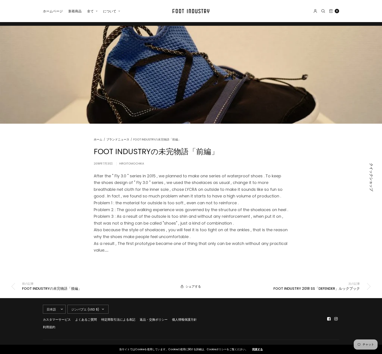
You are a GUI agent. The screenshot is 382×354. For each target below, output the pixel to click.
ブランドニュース (117, 139)
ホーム (98, 139)
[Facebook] (329, 319)
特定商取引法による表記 (118, 319)
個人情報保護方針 (184, 319)
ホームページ (53, 11)
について (109, 11)
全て (90, 11)
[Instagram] (336, 319)
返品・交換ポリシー (154, 319)
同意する (257, 349)
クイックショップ (371, 177)
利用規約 (49, 327)
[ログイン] (315, 11)
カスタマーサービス (57, 319)
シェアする (193, 286)
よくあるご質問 (86, 319)
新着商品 (75, 11)
